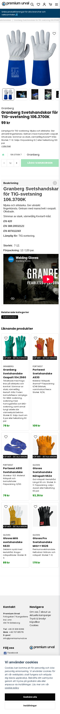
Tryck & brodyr (38, 618)
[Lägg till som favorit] (38, 4)
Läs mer (7, 146)
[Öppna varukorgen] (50, 4)
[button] (54, 33)
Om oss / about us (40, 611)
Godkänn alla (30, 697)
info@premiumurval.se (15, 638)
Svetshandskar (9, 317)
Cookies (34, 625)
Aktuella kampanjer (40, 615)
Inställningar (30, 705)
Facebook (13, 652)
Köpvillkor (35, 622)
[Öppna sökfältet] (32, 4)
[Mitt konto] (44, 4)
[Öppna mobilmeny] (56, 4)
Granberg (7, 108)
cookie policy (12, 687)
